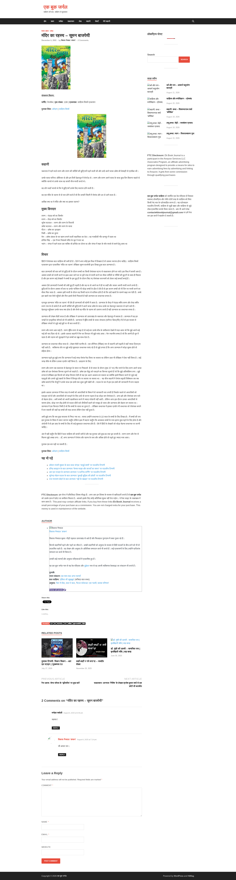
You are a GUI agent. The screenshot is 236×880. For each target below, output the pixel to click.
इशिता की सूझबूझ (67, 579)
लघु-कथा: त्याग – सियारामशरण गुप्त (180, 133)
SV (65, 624)
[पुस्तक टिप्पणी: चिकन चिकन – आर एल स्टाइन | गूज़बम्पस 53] (57, 649)
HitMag (191, 876)
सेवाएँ (96, 21)
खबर (52, 21)
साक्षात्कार (71, 21)
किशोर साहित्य (45, 31)
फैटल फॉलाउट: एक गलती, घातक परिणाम (92, 583)
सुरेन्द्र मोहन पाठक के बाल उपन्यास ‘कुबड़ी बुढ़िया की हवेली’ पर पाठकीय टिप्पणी (80, 475)
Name (45, 822)
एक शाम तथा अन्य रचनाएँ (71, 576)
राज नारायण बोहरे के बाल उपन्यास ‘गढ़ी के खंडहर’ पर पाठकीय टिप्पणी (76, 479)
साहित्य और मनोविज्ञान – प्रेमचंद (179, 98)
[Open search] (193, 21)
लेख (80, 21)
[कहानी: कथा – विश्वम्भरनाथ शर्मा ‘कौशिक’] (155, 109)
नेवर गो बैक (60, 583)
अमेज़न (54, 109)
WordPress (178, 876)
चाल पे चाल (70, 583)
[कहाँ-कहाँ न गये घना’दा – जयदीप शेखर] (91, 649)
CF (52, 624)
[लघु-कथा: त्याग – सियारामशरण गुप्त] (155, 134)
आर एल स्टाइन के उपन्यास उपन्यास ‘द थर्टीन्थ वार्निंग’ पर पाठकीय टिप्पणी (77, 472)
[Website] (64, 590)
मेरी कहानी (106, 21)
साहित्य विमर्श (64, 109)
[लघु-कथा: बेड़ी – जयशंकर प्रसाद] (155, 123)
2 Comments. (83, 40)
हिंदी (83, 624)
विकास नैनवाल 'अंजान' (68, 40)
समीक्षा (61, 21)
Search (151, 55)
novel (60, 624)
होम (45, 21)
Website (46, 847)
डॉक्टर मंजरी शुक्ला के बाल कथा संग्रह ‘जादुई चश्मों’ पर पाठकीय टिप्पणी (77, 465)
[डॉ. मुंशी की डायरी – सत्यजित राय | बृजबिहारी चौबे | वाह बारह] (126, 642)
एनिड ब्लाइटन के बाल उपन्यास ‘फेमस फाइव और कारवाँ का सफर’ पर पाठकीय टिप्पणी (82, 468)
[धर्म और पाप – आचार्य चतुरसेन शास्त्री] (155, 85)
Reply (55, 728)
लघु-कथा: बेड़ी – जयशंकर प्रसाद (179, 123)
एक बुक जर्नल (55, 7)
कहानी (88, 21)
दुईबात (86, 566)
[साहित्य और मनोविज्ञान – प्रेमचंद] (155, 99)
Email (45, 834)
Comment (47, 785)
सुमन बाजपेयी (77, 624)
